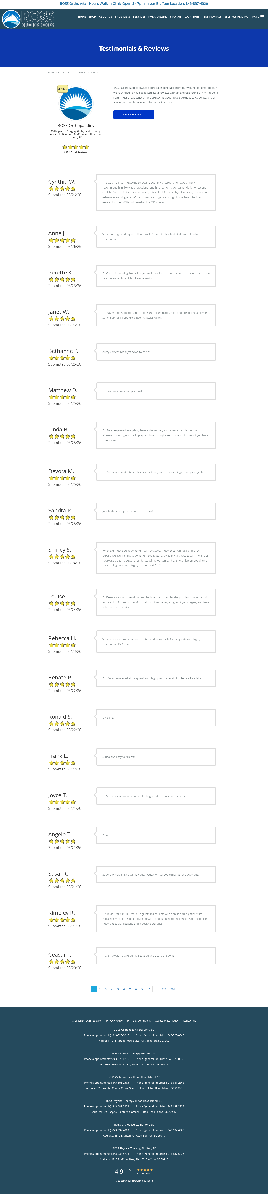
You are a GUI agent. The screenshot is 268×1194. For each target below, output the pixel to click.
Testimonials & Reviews (87, 72)
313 (164, 989)
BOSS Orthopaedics (58, 72)
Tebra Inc (96, 1020)
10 (148, 989)
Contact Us (189, 1020)
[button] (262, 16)
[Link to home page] (27, 19)
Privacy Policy (114, 1020)
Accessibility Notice (167, 1020)
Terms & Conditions (139, 1020)
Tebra (150, 1180)
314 (172, 989)
